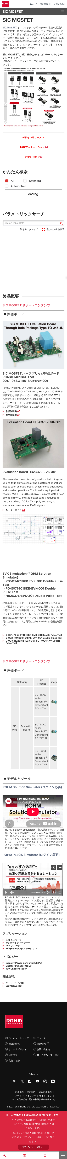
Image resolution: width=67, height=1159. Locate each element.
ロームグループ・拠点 (48, 1055)
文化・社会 (14, 1060)
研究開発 (13, 1055)
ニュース (33, 4)
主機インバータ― (15, 940)
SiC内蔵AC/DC (14, 986)
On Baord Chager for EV (19, 966)
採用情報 (44, 4)
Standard (35, 181)
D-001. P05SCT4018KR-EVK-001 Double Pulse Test (34, 635)
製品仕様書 (11, 415)
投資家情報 (14, 1043)
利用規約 (19, 1092)
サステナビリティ (17, 1049)
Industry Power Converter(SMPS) (24, 963)
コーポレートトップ (19, 1038)
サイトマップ (45, 1096)
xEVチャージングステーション (21, 948)
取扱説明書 (11, 411)
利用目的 (31, 1092)
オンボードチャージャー (18, 943)
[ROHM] (6, 4)
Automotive (18, 186)
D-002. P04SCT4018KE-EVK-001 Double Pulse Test (34, 638)
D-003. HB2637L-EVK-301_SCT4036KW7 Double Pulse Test (33, 642)
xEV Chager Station (16, 969)
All (12, 181)
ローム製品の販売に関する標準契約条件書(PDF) (32, 1099)
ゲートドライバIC (15, 983)
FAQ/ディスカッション (32, 147)
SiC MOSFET (10, 27)
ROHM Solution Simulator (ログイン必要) (32, 787)
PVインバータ (13, 946)
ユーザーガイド (13, 510)
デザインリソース (32, 137)
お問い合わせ (60, 4)
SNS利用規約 (45, 1092)
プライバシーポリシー (25, 1096)
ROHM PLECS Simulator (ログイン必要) (31, 855)
